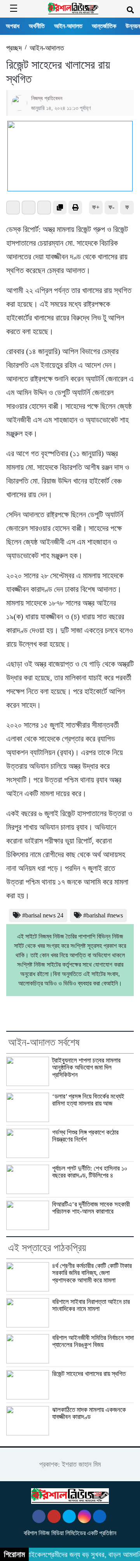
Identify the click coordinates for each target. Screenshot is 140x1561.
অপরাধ (12, 26)
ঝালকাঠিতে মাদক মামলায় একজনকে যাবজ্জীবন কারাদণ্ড (89, 1413)
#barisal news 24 (42, 915)
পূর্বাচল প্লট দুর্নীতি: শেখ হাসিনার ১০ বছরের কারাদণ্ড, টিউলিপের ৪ (90, 1172)
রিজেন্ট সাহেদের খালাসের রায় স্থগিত (89, 1374)
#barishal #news (103, 915)
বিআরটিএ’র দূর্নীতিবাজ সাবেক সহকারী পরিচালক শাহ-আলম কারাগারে (91, 1208)
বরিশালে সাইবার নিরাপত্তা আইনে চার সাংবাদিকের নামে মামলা (91, 1305)
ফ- (111, 207)
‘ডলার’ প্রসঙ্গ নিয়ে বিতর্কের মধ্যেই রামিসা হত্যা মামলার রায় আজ (88, 1100)
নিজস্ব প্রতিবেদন (46, 98)
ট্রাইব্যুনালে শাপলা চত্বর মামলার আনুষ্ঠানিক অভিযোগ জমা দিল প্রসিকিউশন (86, 1067)
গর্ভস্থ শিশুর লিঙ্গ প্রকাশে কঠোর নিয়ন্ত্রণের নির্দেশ (85, 1136)
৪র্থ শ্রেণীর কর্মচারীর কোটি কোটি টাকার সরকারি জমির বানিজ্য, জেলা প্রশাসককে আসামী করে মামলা (92, 1273)
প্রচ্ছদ (14, 48)
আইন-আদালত (68, 26)
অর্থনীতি (37, 26)
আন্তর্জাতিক (104, 26)
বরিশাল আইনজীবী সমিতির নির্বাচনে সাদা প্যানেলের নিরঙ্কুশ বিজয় (93, 1341)
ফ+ (96, 207)
